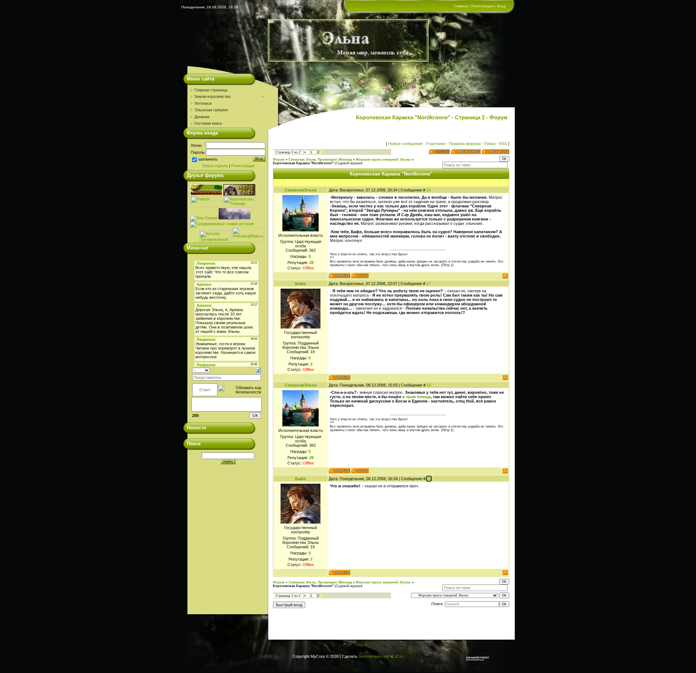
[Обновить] (258, 370)
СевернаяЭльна (300, 190)
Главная (461, 6)
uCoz (399, 656)
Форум (279, 159)
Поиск (490, 143)
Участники (435, 143)
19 (429, 478)
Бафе (300, 283)
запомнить (208, 159)
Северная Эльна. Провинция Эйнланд (320, 159)
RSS (503, 143)
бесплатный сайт (374, 656)
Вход (501, 6)
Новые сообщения (405, 143)
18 (429, 385)
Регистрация (482, 6)
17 (428, 283)
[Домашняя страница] (360, 275)
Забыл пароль (215, 166)
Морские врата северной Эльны (383, 159)
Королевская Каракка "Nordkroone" (303, 163)
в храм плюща (416, 397)
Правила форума (465, 143)
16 (428, 190)
